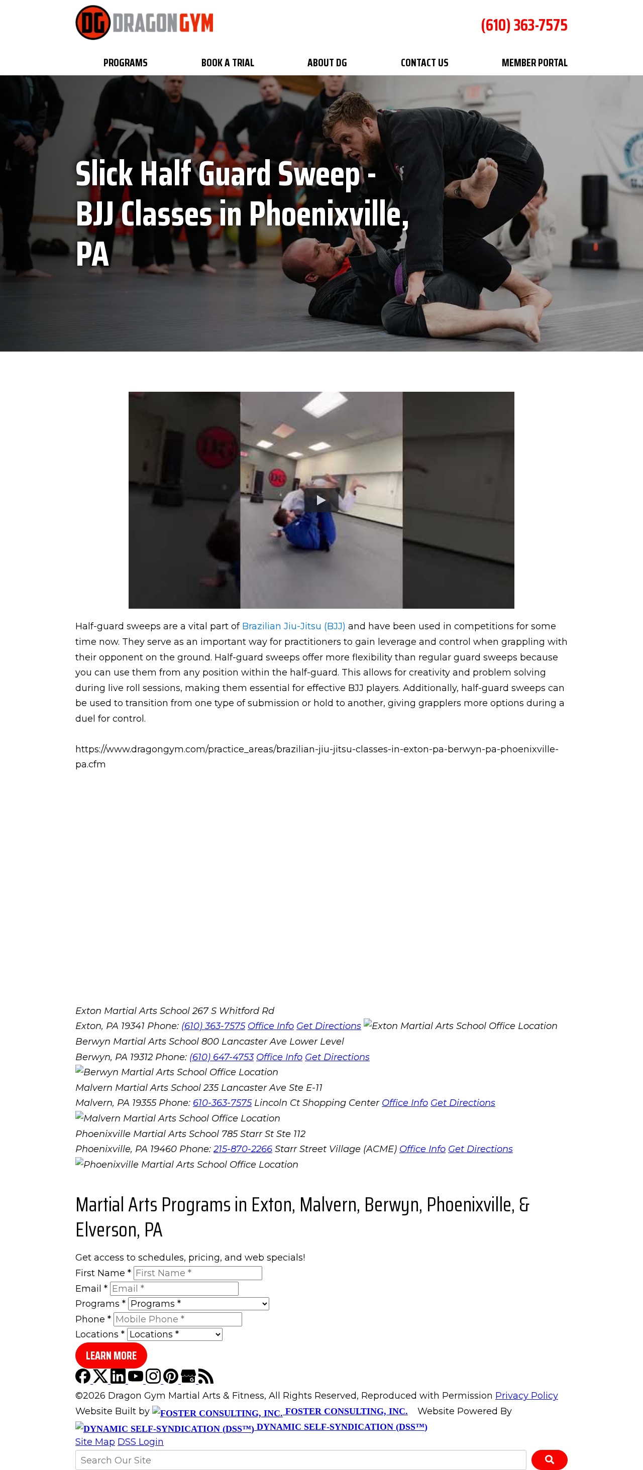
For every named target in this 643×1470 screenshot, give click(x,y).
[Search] (549, 1460)
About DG (327, 62)
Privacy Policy (526, 1395)
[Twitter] (102, 1380)
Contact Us (425, 62)
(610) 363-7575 (524, 25)
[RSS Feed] (205, 1380)
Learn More (111, 1356)
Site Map (95, 1441)
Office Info (271, 1026)
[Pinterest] (172, 1380)
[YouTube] (137, 1380)
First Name (103, 1273)
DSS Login (141, 1441)
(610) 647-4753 (221, 1057)
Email (91, 1288)
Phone (93, 1319)
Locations (100, 1334)
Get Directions (328, 1026)
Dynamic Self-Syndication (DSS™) (340, 1427)
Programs (125, 62)
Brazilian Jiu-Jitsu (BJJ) (294, 626)
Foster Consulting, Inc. (345, 1411)
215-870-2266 (242, 1149)
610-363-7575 (222, 1102)
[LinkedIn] (119, 1380)
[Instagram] (154, 1380)
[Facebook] (84, 1380)
